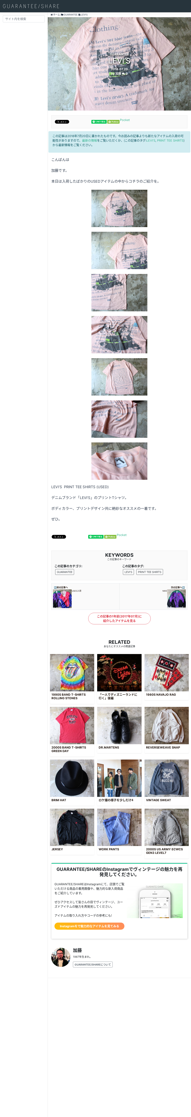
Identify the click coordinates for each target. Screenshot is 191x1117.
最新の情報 (89, 140)
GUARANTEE (64, 572)
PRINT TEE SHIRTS (170, 140)
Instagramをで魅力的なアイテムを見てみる (89, 926)
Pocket (125, 120)
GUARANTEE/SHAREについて (93, 964)
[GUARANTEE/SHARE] (31, 6)
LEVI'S (150, 140)
